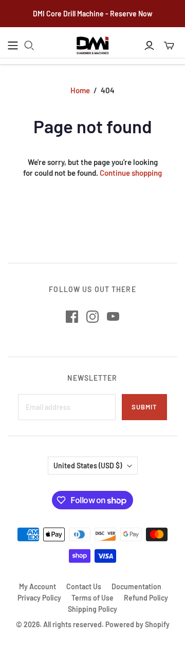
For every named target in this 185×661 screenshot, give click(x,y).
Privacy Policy (39, 597)
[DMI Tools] (92, 45)
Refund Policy (146, 597)
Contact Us (83, 586)
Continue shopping (131, 172)
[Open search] (29, 45)
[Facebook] (72, 317)
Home (80, 90)
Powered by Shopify (137, 624)
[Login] (149, 45)
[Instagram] (92, 317)
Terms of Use (92, 597)
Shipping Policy (92, 609)
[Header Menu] (13, 45)
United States (87, 465)
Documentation (136, 586)
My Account (37, 586)
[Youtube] (113, 317)
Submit (144, 407)
